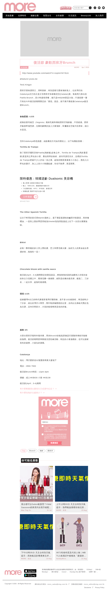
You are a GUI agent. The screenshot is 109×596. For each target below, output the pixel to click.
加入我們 (99, 15)
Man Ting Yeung (27, 510)
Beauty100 (86, 15)
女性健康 (60, 15)
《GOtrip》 (89, 569)
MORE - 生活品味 (62, 510)
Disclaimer (87, 587)
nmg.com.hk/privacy (51, 429)
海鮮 (41, 451)
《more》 (64, 572)
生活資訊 (72, 15)
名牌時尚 (22, 15)
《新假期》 (80, 569)
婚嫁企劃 (35, 15)
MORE (76, 67)
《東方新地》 (54, 572)
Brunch (32, 451)
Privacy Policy (99, 587)
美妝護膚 (10, 15)
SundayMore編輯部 (62, 558)
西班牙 (50, 451)
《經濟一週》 (92, 572)
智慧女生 (47, 15)
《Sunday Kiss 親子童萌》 (77, 572)
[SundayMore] (20, 7)
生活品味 (24, 67)
